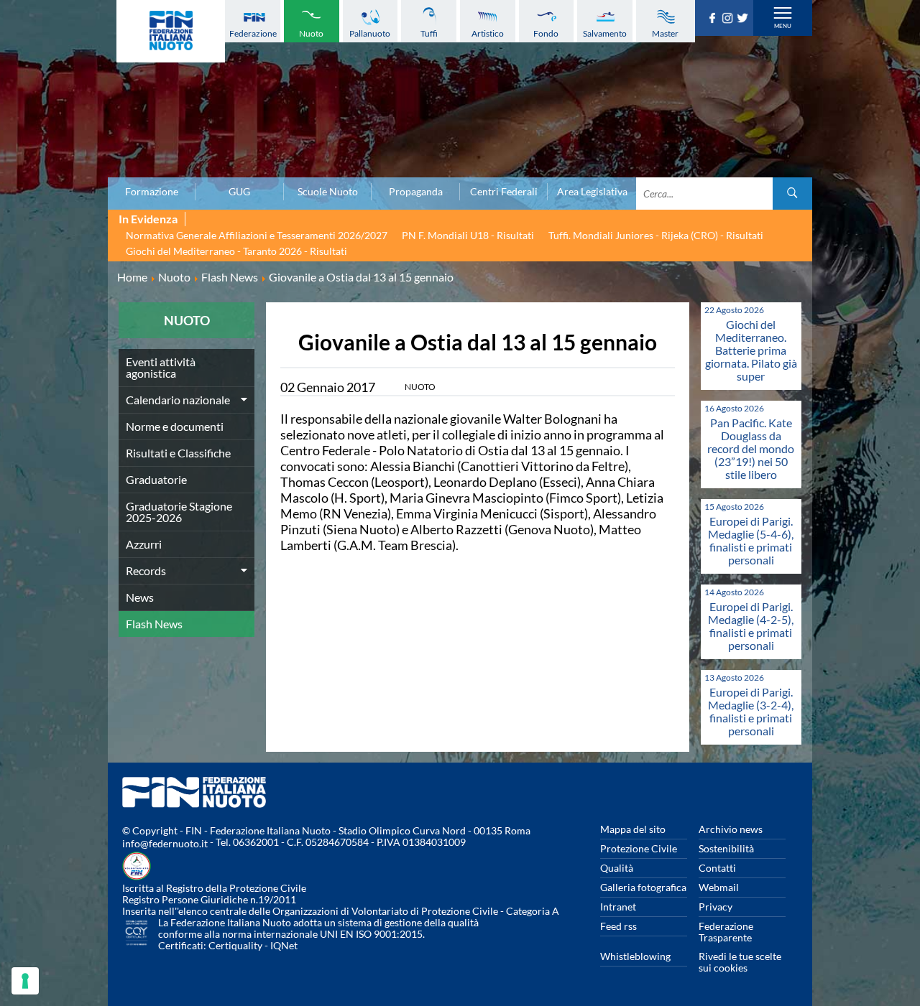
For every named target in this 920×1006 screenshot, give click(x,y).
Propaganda (416, 192)
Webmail (719, 887)
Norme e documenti (175, 426)
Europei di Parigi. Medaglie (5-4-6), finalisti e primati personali (751, 540)
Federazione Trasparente (726, 932)
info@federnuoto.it (165, 843)
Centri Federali (504, 192)
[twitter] (744, 19)
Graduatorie (156, 479)
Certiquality (235, 945)
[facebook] (714, 19)
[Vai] (792, 193)
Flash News (154, 623)
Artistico (488, 33)
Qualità (616, 868)
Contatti (717, 868)
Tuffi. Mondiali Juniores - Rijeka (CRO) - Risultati (655, 235)
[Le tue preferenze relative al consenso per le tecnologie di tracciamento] (25, 981)
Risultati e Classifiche (178, 453)
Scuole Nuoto (328, 192)
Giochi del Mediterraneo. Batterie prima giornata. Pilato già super (751, 350)
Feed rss (618, 926)
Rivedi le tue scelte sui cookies (740, 962)
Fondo (545, 33)
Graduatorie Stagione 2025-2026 (179, 511)
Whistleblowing (635, 956)
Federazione (253, 33)
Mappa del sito (633, 829)
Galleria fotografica (643, 887)
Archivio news (731, 829)
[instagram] (729, 19)
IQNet (284, 945)
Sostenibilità (726, 848)
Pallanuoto (369, 33)
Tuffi (429, 33)
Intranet (618, 906)
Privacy (715, 906)
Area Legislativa (592, 192)
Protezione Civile (638, 848)
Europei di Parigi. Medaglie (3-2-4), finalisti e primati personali (751, 711)
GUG (239, 192)
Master (665, 33)
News (140, 597)
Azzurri (144, 544)
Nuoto (311, 33)
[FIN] (170, 31)
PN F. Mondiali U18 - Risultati (468, 235)
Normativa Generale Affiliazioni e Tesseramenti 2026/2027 (256, 235)
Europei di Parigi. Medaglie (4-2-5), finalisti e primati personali (751, 626)
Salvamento (605, 33)
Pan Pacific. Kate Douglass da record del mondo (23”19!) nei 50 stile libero (750, 448)
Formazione (151, 192)
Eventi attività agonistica (161, 367)
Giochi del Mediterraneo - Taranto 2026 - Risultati (236, 251)
